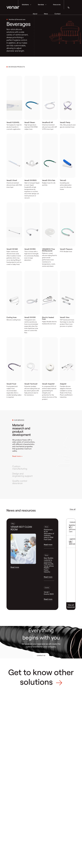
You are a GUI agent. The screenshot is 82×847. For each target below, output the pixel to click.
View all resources (71, 606)
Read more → (17, 456)
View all (72, 509)
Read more (15, 567)
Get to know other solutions (41, 676)
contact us (41, 655)
